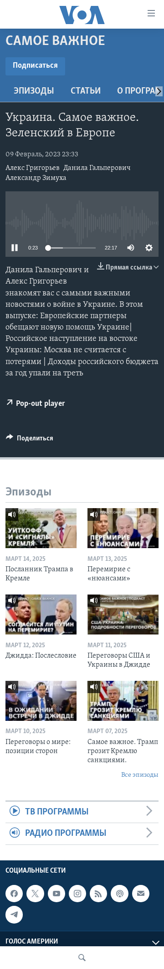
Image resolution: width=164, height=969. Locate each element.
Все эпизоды (140, 775)
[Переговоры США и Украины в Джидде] (123, 614)
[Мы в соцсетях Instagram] (77, 893)
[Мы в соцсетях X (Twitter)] (35, 893)
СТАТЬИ (86, 91)
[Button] (29, 440)
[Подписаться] (140, 893)
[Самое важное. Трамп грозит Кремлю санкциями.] (123, 701)
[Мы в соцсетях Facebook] (14, 893)
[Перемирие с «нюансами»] (123, 528)
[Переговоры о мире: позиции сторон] (41, 701)
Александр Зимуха (36, 178)
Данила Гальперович (97, 168)
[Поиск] (82, 957)
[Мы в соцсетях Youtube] (56, 893)
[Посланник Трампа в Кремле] (41, 528)
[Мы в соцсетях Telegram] (14, 914)
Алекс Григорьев (32, 168)
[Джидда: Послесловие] (41, 614)
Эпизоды (34, 91)
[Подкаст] (119, 893)
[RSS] (98, 893)
